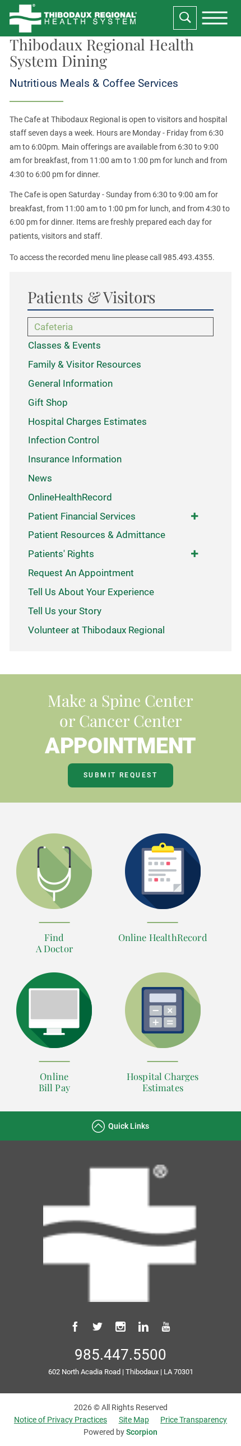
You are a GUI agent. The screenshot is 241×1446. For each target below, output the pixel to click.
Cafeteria (53, 326)
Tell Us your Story (64, 611)
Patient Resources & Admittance (96, 534)
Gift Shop (48, 402)
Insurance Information (75, 459)
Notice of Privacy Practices (60, 1419)
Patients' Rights (61, 553)
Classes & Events (64, 345)
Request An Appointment (81, 572)
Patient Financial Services (82, 516)
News (40, 478)
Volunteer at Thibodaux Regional (96, 630)
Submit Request (120, 775)
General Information (70, 383)
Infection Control (63, 440)
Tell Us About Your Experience (91, 591)
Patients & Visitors (91, 297)
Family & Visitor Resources (84, 364)
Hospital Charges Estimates (87, 421)
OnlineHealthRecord (70, 497)
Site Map (134, 1419)
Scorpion (141, 1432)
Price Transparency (193, 1419)
